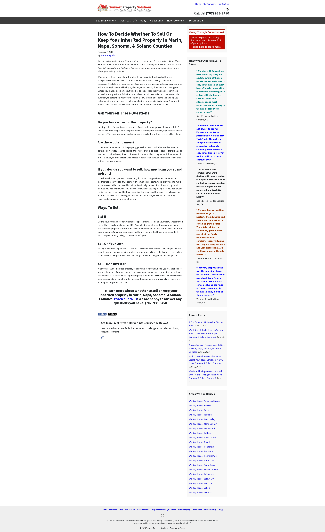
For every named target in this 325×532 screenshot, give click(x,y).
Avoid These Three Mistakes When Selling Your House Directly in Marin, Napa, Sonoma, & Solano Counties (206, 360)
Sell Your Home (105, 21)
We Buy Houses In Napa (200, 433)
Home (198, 4)
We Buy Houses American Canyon (204, 401)
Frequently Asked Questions (163, 509)
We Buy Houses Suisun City (201, 478)
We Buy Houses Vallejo (199, 488)
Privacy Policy (210, 509)
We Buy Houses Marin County (203, 424)
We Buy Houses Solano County (203, 469)
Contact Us (223, 4)
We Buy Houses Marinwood (202, 428)
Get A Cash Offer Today (133, 21)
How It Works (174, 21)
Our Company (209, 4)
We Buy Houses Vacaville (200, 483)
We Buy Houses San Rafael (201, 460)
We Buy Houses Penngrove (201, 446)
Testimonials (196, 21)
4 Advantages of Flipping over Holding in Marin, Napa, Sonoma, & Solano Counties (207, 348)
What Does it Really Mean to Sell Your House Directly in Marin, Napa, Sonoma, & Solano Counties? (206, 334)
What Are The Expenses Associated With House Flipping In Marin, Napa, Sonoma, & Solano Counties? (205, 375)
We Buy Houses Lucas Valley (202, 419)
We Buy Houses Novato (200, 442)
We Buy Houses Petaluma (201, 451)
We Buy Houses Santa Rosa (202, 465)
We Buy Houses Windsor (200, 492)
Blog (221, 509)
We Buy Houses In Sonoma (201, 474)
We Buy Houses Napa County (202, 437)
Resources (197, 509)
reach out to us (125, 299)
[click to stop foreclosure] (207, 39)
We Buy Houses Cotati (199, 410)
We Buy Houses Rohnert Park (202, 456)
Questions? (156, 21)
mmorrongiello (108, 55)
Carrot (182, 528)
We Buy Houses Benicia (200, 405)
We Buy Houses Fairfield (200, 414)
